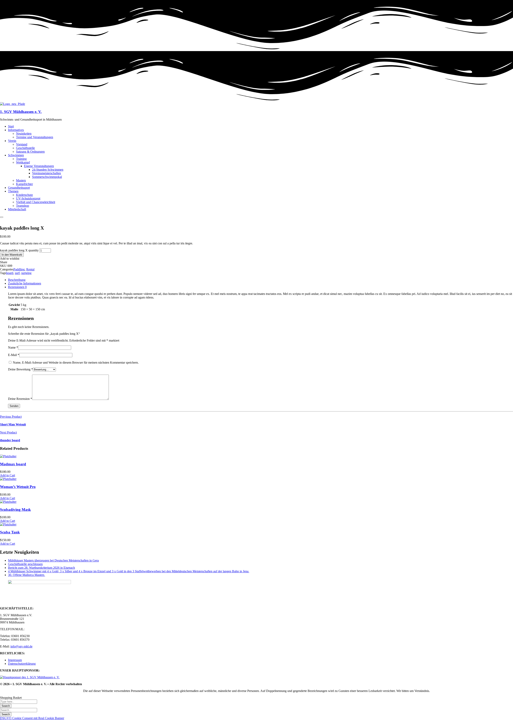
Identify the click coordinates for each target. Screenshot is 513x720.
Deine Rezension (20, 398)
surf (17, 273)
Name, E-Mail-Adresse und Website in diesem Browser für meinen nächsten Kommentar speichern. (76, 362)
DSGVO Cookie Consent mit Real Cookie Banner (32, 718)
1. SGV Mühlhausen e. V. (21, 112)
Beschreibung (16, 279)
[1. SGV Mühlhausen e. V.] (12, 104)
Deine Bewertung (20, 369)
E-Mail (13, 355)
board (9, 273)
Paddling (19, 269)
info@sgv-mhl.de (21, 646)
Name (13, 347)
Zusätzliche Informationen (24, 283)
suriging (26, 273)
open (3, 219)
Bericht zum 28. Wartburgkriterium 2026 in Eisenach (41, 567)
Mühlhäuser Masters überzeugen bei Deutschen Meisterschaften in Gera (53, 560)
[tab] (260, 280)
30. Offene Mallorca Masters (26, 575)
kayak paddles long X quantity (19, 250)
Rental (30, 269)
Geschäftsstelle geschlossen (25, 564)
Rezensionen (17, 287)
